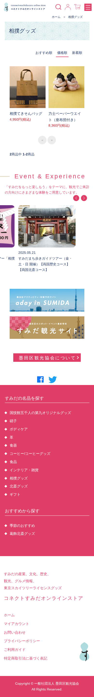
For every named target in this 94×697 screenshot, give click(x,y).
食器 (13, 445)
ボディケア (19, 429)
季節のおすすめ (22, 525)
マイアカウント (16, 624)
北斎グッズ (19, 486)
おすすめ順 (43, 53)
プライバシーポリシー (22, 641)
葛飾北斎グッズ (22, 533)
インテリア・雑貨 (24, 470)
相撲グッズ (75, 17)
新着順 (77, 53)
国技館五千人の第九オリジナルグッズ (40, 413)
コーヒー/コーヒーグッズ (30, 453)
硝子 (13, 421)
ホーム (56, 17)
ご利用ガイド (15, 649)
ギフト (15, 494)
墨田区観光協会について (47, 358)
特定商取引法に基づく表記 (25, 658)
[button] (76, 198)
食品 (13, 462)
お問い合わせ (15, 632)
